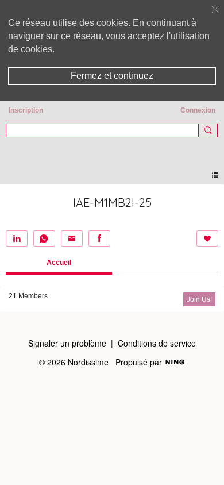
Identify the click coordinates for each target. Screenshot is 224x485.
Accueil (59, 263)
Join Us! (199, 299)
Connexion (197, 110)
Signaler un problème (67, 343)
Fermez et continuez (112, 75)
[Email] (72, 238)
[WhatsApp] (44, 238)
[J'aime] (207, 238)
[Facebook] (99, 238)
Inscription (26, 110)
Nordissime (112, 149)
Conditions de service (157, 343)
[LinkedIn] (17, 238)
